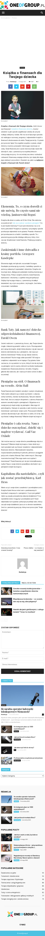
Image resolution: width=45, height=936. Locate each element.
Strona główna (5, 18)
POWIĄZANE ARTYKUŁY (10, 583)
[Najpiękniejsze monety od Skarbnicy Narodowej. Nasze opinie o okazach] (6, 858)
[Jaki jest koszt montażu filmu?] (6, 740)
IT (15, 750)
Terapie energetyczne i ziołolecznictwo (15, 899)
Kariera (4, 705)
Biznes (16, 731)
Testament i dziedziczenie (10, 876)
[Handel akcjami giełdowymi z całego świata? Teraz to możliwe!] (6, 612)
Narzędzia (17, 760)
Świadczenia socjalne (8, 873)
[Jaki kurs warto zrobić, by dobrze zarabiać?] (6, 837)
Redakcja (13, 81)
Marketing (17, 739)
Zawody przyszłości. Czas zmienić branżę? (10, 549)
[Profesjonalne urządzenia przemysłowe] (6, 760)
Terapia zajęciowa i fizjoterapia (12, 879)
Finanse (22, 67)
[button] (42, 13)
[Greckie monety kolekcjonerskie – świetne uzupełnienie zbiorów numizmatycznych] (6, 591)
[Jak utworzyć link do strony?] (6, 750)
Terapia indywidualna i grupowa (12, 886)
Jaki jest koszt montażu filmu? (24, 737)
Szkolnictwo (5, 889)
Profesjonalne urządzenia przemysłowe (28, 758)
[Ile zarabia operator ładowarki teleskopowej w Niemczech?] (22, 695)
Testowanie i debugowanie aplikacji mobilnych (17, 896)
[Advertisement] (22, 42)
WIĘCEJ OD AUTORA (29, 583)
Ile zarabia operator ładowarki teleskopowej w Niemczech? (17, 710)
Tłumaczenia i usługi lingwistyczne (13, 883)
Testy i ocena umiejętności (10, 892)
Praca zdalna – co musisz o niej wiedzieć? (34, 549)
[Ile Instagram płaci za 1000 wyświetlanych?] (6, 729)
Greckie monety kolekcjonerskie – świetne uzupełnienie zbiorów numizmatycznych (27, 591)
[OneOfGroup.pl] (22, 5)
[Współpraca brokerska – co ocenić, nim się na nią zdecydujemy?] (6, 601)
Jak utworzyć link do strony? (24, 747)
